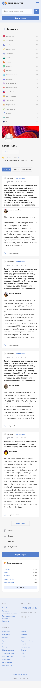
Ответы (16, 169)
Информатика (7, 662)
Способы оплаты (7, 608)
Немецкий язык (7, 656)
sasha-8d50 (10, 178)
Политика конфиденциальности (9, 612)
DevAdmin (7, 576)
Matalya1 (6, 572)
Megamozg (7, 569)
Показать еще (20, 588)
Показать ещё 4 (20, 523)
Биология (24, 635)
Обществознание (8, 650)
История (23, 638)
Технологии (6, 659)
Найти (36, 11)
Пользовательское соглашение (8, 617)
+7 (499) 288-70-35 (29, 608)
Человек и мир (7, 665)
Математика (20, 178)
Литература (6, 635)
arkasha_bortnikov (9, 579)
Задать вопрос (20, 18)
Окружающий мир (27, 641)
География (24, 644)
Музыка (23, 650)
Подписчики (26, 169)
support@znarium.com (20, 674)
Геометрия (5, 644)
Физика (23, 632)
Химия (4, 647)
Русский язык (6, 641)
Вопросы (7, 169)
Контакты (5, 621)
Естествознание (26, 647)
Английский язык (8, 653)
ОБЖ (22, 653)
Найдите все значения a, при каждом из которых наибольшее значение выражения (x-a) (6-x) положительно (20, 444)
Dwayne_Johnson (9, 582)
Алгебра (5, 638)
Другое (23, 656)
